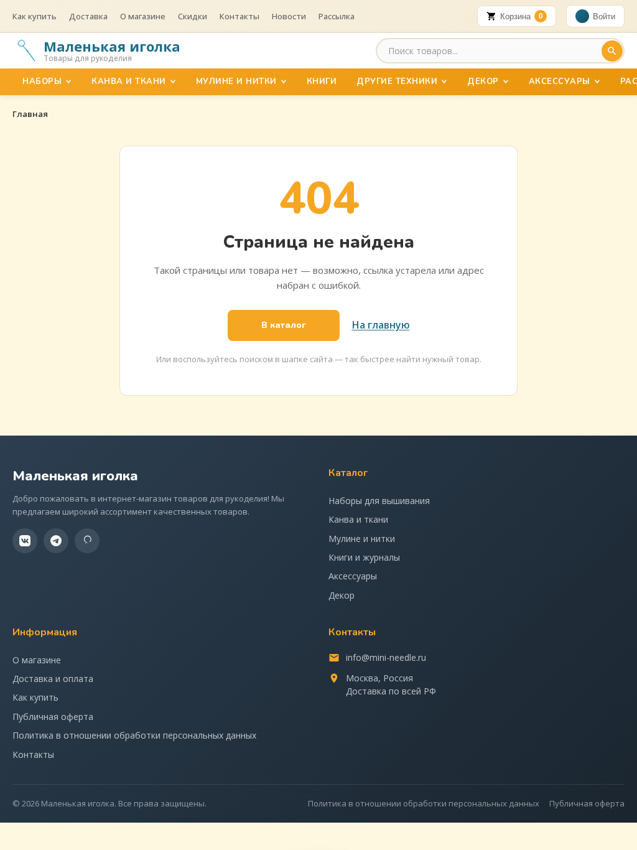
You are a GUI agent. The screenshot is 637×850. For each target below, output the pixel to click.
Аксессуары (559, 81)
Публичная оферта (52, 716)
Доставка (88, 16)
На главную (381, 325)
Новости (289, 16)
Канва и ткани (128, 81)
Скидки (192, 16)
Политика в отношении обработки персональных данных (134, 735)
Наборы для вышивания (379, 501)
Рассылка (336, 16)
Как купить (34, 16)
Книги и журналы (364, 557)
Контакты (239, 16)
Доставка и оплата (52, 678)
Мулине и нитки (236, 81)
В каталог (283, 325)
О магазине (142, 16)
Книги (322, 81)
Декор (483, 81)
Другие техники (396, 81)
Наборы (42, 81)
